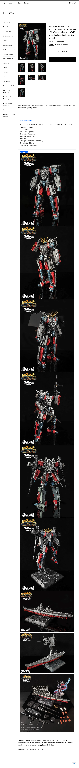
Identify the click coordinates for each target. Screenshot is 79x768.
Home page (6, 22)
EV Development (8, 36)
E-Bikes (5, 68)
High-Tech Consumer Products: (9, 115)
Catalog (5, 40)
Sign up (26, 3)
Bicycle (5, 110)
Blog (9, 49)
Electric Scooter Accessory (7, 98)
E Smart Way (8, 13)
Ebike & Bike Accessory (6, 91)
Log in (20, 3)
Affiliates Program (8, 54)
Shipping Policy (7, 45)
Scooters (5, 72)
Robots (5, 77)
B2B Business (7, 31)
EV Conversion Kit (8, 81)
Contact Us (6, 63)
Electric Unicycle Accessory (7, 104)
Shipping (51, 44)
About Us (5, 27)
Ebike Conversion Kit (9, 86)
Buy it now (62, 59)
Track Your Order (8, 58)
